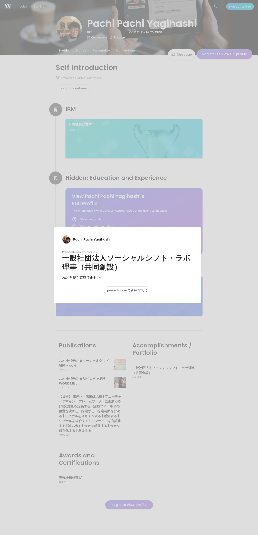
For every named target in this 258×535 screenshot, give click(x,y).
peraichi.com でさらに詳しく (127, 290)
